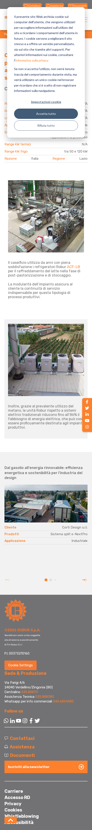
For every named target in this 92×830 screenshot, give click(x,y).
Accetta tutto (46, 114)
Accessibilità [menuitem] (18, 822)
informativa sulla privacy (31, 60)
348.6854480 (63, 701)
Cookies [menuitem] (13, 810)
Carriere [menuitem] (13, 791)
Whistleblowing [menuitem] (21, 816)
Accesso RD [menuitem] (17, 797)
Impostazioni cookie (46, 102)
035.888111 (29, 692)
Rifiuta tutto (46, 125)
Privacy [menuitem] (12, 803)
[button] (46, 579)
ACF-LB (73, 267)
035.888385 (44, 697)
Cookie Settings (20, 665)
